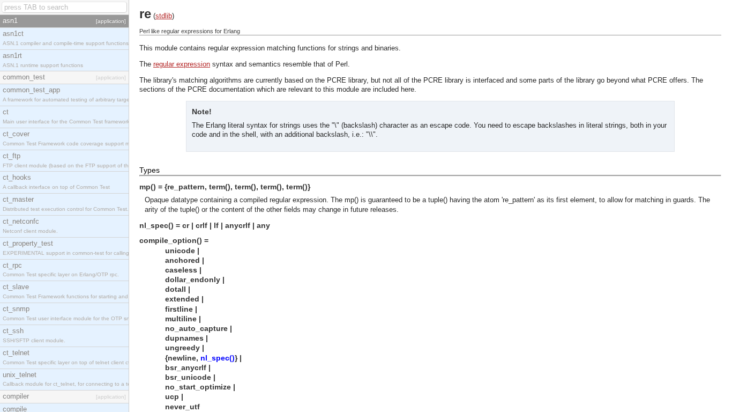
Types (149, 170)
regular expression (181, 64)
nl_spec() (217, 358)
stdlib (163, 16)
